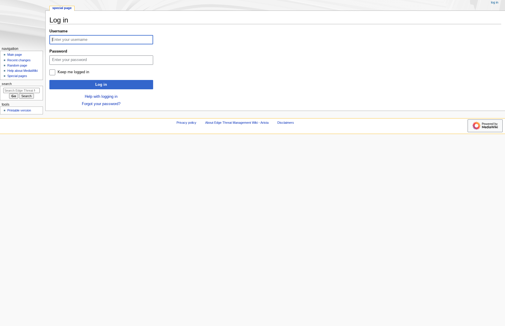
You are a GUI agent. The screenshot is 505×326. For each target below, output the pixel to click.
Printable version (19, 110)
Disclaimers (285, 122)
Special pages (17, 76)
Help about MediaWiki (22, 70)
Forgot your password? (101, 104)
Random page (17, 65)
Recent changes (19, 60)
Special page (62, 8)
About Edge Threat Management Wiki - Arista (237, 122)
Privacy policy (186, 122)
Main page (14, 54)
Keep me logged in (73, 72)
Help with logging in (101, 97)
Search (7, 84)
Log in (101, 85)
